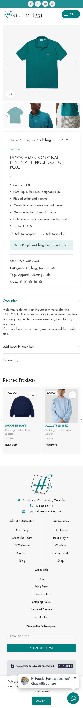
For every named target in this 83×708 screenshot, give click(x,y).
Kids (27, 430)
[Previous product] (63, 140)
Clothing (45, 140)
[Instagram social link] (38, 4)
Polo (48, 275)
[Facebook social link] (31, 4)
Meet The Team (22, 538)
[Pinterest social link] (30, 282)
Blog (22, 561)
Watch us (60, 545)
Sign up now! (41, 648)
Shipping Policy (41, 602)
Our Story (22, 530)
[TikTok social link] (52, 4)
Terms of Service (41, 609)
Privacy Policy (41, 594)
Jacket (20, 430)
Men (54, 268)
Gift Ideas (61, 530)
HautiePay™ (60, 538)
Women (49, 433)
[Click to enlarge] (10, 93)
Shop (60, 561)
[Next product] (71, 140)
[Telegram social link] (40, 282)
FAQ (41, 579)
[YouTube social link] (45, 4)
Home (14, 140)
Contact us (41, 617)
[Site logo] (23, 14)
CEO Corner (22, 545)
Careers (22, 553)
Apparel (23, 275)
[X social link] (25, 282)
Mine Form (41, 586)
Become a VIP (61, 553)
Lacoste (15, 149)
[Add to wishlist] (32, 394)
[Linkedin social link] (35, 282)
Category (29, 140)
